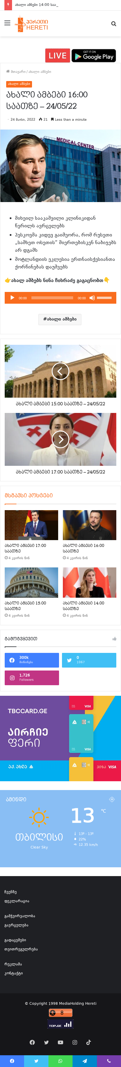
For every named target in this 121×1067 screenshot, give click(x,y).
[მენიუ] (7, 25)
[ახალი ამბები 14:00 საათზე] (89, 582)
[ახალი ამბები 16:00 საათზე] (89, 525)
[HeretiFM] (36, 23)
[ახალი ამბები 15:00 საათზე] (31, 582)
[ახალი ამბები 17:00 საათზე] (31, 525)
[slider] (105, 297)
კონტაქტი (13, 974)
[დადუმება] (92, 298)
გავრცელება (16, 925)
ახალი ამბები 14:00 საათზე (38, 5)
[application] (60, 298)
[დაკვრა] (12, 298)
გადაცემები (15, 940)
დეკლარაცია (16, 901)
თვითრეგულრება (21, 949)
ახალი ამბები (39, 72)
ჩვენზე (10, 892)
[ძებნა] (114, 25)
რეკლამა (13, 964)
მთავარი (18, 72)
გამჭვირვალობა (19, 916)
